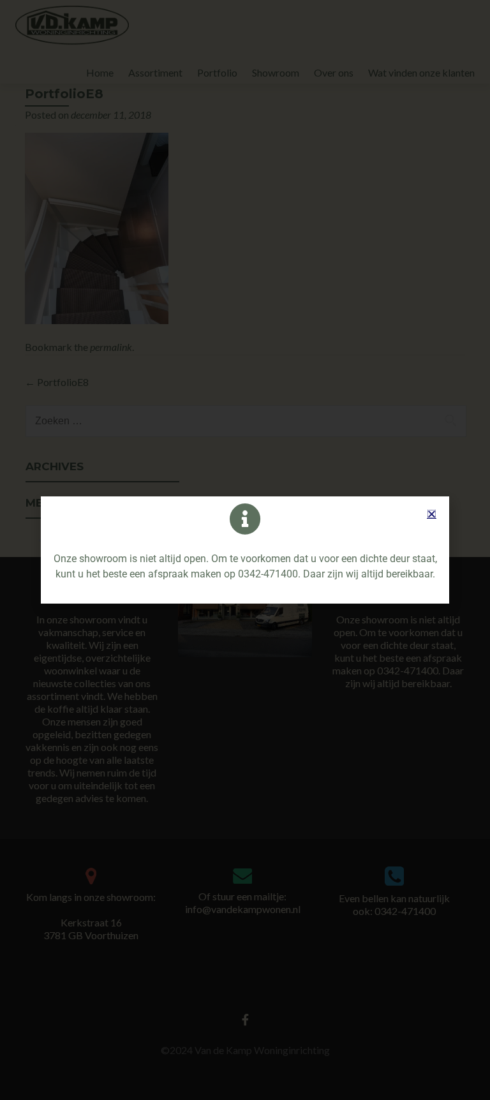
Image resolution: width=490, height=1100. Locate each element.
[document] (245, 550)
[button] (431, 514)
